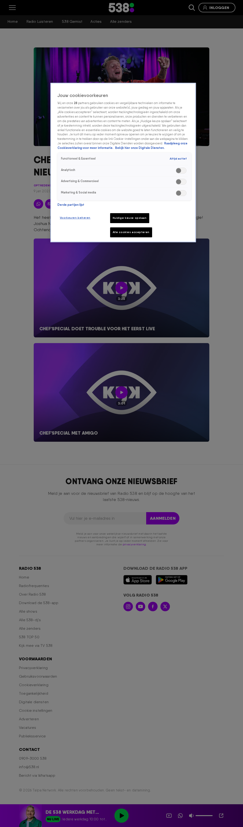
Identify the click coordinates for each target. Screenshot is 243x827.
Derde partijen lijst (70, 205)
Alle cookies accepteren (131, 232)
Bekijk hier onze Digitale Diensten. (139, 148)
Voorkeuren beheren (75, 217)
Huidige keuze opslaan (130, 218)
